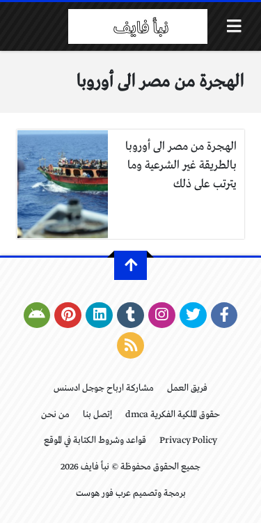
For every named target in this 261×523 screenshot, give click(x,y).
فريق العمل (187, 388)
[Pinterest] (67, 315)
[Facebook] (224, 315)
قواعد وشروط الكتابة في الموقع (95, 440)
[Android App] (37, 315)
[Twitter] (193, 315)
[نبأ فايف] (137, 26)
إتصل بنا (97, 415)
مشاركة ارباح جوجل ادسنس (104, 388)
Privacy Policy (188, 440)
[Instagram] (161, 315)
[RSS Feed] (130, 345)
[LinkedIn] (99, 315)
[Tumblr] (130, 315)
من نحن (55, 415)
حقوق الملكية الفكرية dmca (172, 415)
